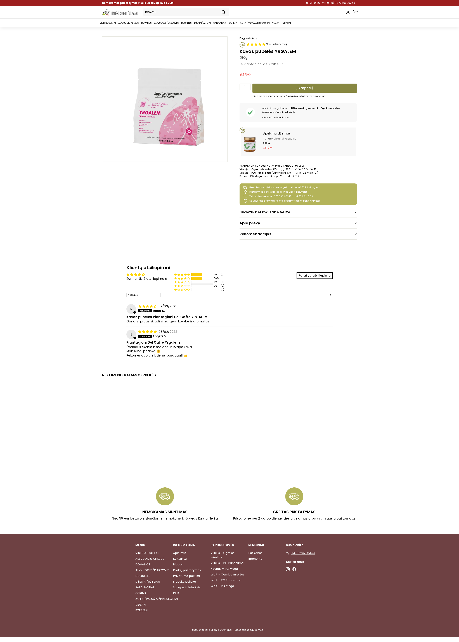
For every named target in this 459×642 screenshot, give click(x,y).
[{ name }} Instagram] (288, 569)
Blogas (178, 564)
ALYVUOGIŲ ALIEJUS (128, 22)
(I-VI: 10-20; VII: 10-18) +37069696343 (330, 3)
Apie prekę (250, 223)
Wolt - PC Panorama (226, 580)
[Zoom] (164, 99)
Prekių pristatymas (187, 570)
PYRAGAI (286, 22)
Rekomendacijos (255, 234)
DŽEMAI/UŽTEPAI (202, 22)
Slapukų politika (184, 582)
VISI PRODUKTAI (108, 22)
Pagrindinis (247, 38)
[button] (256, 44)
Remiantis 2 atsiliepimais (146, 279)
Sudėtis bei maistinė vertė (265, 212)
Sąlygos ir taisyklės (187, 587)
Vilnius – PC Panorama (227, 563)
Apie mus (179, 553)
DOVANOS (146, 22)
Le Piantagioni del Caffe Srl (261, 64)
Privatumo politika (186, 576)
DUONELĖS (186, 22)
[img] (148, 306)
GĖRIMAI (233, 22)
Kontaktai (180, 559)
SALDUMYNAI (219, 22)
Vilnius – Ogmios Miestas (223, 555)
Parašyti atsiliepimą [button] (315, 275)
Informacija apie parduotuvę (275, 117)
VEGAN (275, 22)
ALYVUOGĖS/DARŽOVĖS (166, 22)
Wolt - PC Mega (222, 586)
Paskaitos (255, 553)
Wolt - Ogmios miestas (228, 574)
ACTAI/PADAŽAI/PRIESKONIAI (255, 22)
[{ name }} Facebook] (294, 569)
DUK (176, 593)
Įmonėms (255, 559)
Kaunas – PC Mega (224, 569)
